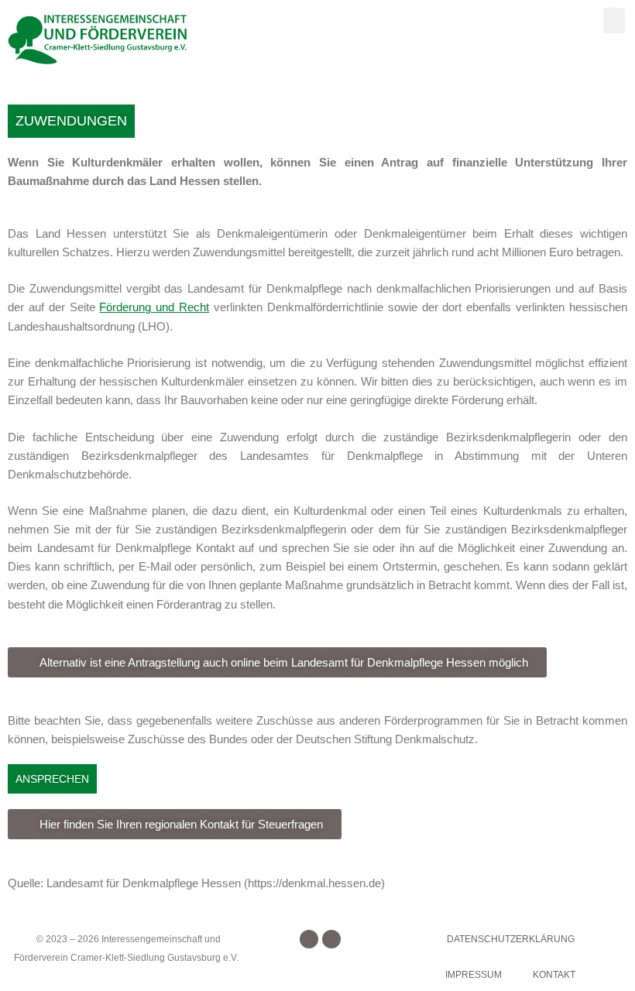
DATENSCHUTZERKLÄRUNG (511, 939)
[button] (614, 20)
